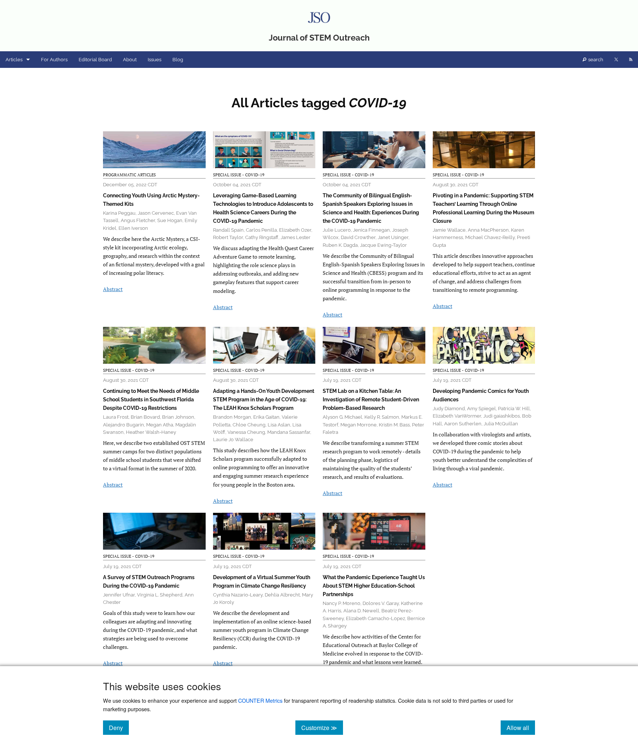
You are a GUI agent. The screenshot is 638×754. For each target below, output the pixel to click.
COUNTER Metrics (260, 700)
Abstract (113, 289)
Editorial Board (95, 59)
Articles (14, 59)
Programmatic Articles (129, 174)
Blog (177, 59)
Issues (154, 59)
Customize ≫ (322, 727)
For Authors (54, 59)
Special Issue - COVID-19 (238, 174)
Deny (119, 727)
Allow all (521, 727)
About (130, 59)
